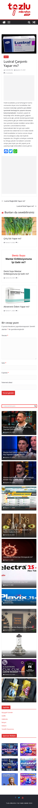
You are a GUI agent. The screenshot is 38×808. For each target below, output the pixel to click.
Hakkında (5, 719)
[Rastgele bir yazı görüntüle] (34, 22)
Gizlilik (4, 716)
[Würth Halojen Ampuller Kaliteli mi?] (19, 646)
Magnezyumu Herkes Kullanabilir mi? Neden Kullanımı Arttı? (17, 531)
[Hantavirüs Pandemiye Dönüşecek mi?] (19, 551)
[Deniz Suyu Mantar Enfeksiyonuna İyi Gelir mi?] (19, 251)
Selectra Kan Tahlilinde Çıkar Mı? (15, 582)
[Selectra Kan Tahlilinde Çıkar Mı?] (19, 576)
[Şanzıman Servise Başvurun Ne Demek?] (19, 621)
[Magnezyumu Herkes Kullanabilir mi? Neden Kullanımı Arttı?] (19, 526)
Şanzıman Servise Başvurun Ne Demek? (18, 627)
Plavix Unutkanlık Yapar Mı (13, 600)
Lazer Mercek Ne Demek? (13, 697)
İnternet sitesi (7, 382)
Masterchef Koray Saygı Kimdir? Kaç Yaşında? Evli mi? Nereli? (17, 428)
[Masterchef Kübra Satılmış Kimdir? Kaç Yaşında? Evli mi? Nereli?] (19, 448)
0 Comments (9, 73)
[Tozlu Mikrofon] (4, 22)
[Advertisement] (19, 88)
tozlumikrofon (9, 70)
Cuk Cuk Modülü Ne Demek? (14, 672)
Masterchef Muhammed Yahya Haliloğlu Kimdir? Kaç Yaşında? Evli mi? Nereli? (18, 478)
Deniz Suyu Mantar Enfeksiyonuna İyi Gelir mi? (16, 272)
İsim (4, 363)
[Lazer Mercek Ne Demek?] (19, 690)
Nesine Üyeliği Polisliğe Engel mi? (15, 505)
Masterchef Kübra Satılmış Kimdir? (16, 452)
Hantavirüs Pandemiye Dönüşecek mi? (18, 557)
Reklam (4, 726)
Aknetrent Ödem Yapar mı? (16, 306)
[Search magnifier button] (35, 406)
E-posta (5, 373)
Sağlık (6, 57)
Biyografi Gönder (7, 712)
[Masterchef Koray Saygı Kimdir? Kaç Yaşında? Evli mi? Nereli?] (19, 423)
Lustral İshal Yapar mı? (25, 206)
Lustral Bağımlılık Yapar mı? (14, 201)
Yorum (5, 335)
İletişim (4, 722)
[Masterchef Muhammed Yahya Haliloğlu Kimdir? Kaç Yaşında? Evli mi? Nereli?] (19, 473)
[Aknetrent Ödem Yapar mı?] (19, 287)
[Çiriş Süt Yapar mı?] (19, 218)
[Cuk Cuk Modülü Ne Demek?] (19, 668)
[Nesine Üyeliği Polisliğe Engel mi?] (19, 498)
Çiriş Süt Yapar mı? (12, 238)
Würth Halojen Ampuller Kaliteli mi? (16, 652)
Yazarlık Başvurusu (8, 729)
